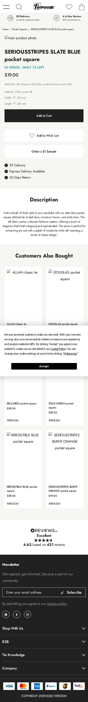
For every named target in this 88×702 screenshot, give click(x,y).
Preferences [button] (70, 353)
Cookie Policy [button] (58, 349)
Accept (44, 366)
